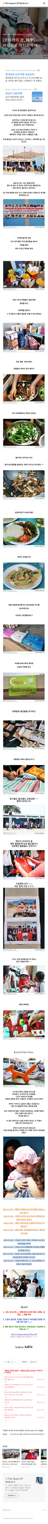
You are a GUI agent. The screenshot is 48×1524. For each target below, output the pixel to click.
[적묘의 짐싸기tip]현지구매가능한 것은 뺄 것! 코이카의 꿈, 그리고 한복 (18, 1393)
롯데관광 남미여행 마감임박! (20, 74)
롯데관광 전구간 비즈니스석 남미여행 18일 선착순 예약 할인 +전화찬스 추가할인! (23, 79)
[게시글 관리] (15, 1362)
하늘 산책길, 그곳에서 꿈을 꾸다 (14, 1514)
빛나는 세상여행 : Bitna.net (13, 1518)
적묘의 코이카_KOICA (28, 1370)
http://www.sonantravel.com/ (19, 89)
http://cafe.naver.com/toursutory (20, 70)
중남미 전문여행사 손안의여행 (14, 93)
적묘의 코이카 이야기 (12, 1370)
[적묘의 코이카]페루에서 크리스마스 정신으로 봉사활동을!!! (18, 1385)
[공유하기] (12, 1362)
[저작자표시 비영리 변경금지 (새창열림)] (33, 1362)
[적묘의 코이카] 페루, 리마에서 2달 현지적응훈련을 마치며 (18, 1416)
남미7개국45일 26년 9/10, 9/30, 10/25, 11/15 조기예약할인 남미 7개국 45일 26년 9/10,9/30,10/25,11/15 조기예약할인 (15, 98)
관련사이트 (7, 1510)
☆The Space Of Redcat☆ (16, 3)
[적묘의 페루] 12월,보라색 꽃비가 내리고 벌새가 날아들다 (18, 1408)
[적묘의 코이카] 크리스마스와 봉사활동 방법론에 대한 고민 (18, 1378)
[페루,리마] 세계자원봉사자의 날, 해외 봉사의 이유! (18, 1401)
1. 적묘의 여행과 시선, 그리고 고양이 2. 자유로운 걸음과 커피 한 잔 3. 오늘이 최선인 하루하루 (18, 1487)
